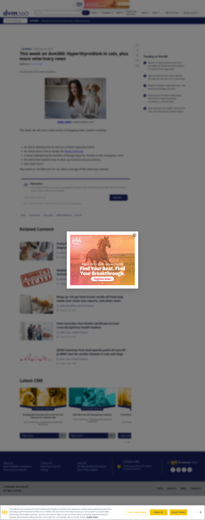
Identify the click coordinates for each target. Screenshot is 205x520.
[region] (102, 512)
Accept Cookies (178, 512)
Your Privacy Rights (137, 512)
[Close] (200, 512)
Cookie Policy (92, 517)
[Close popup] (135, 235)
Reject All (158, 512)
